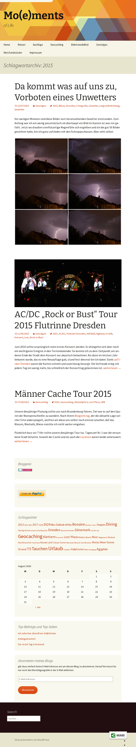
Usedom (67, 549)
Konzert (19, 337)
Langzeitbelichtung (109, 105)
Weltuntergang (90, 549)
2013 (21, 524)
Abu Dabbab (58, 524)
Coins (94, 525)
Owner (63, 542)
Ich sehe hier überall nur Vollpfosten (37, 633)
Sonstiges (101, 44)
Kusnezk (59, 537)
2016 (30, 525)
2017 (35, 524)
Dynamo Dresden (67, 530)
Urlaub (55, 548)
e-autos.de (95, 530)
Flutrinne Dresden (76, 333)
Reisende (70, 543)
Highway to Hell (104, 333)
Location (85, 437)
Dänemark (82, 530)
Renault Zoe (79, 543)
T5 (29, 548)
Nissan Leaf (46, 542)
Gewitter (93, 105)
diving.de (22, 530)
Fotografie (82, 105)
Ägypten (102, 549)
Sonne (110, 542)
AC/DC (62, 333)
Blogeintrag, (82, 415)
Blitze (62, 105)
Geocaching (56, 44)
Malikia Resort (84, 537)
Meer (95, 537)
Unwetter (19, 109)
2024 (46, 524)
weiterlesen (112, 368)
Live (26, 337)
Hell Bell (91, 333)
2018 (41, 525)
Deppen (101, 524)
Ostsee (56, 542)
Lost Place (94, 402)
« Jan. (38, 607)
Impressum (36, 52)
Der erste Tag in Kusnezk (31, 644)
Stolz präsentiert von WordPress (32, 739)
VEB (103, 402)
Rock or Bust (36, 337)
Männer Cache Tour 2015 (63, 394)
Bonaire (78, 524)
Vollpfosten (77, 549)
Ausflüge (38, 44)
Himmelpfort (81, 402)
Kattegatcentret (26, 638)
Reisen (21, 44)
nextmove (36, 543)
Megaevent (103, 537)
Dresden (70, 105)
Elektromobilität (80, 44)
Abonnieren (28, 689)
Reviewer (88, 543)
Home (7, 44)
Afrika (68, 524)
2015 (55, 105)
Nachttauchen (25, 542)
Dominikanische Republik (37, 530)
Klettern (49, 537)
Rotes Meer (99, 542)
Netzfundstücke (13, 52)
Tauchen (40, 548)
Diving (111, 524)
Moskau (111, 537)
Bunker (88, 525)
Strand (22, 549)
